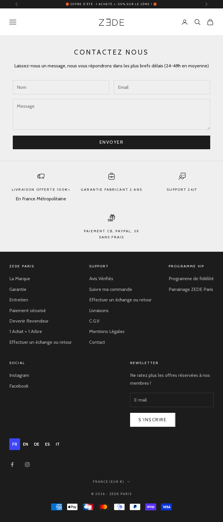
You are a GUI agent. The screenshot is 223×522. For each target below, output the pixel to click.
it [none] (58, 444)
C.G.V (94, 321)
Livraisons (99, 310)
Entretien (18, 300)
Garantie (17, 289)
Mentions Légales (107, 331)
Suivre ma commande (110, 289)
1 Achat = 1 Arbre (25, 331)
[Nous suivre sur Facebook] (12, 464)
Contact (97, 342)
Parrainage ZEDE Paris (191, 289)
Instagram (19, 375)
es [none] (47, 444)
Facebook (18, 386)
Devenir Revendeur (28, 321)
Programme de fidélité (191, 278)
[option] (25, 444)
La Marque (19, 278)
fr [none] (14, 444)
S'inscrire (153, 419)
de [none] (36, 444)
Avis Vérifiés (101, 278)
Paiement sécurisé (27, 310)
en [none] (25, 444)
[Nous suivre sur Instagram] (27, 464)
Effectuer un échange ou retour (40, 342)
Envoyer (112, 142)
